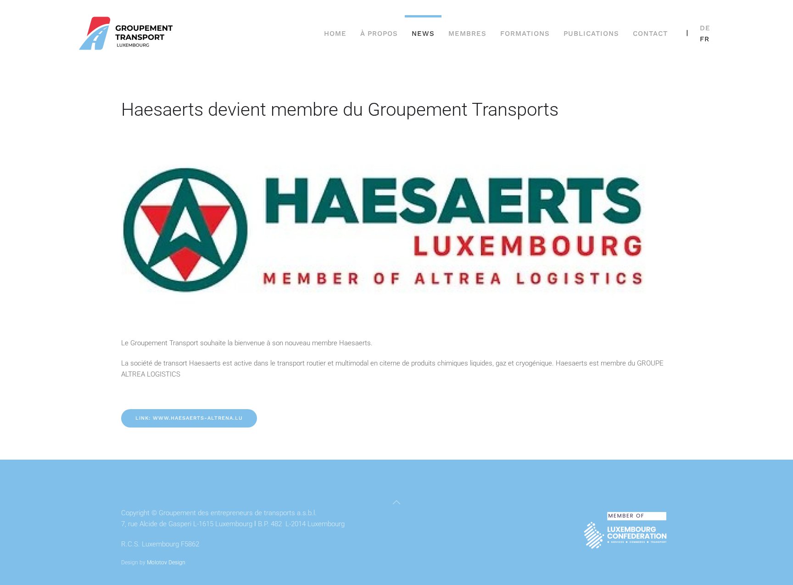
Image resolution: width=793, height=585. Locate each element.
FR (704, 39)
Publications (591, 33)
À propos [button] (379, 33)
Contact (650, 33)
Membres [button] (467, 33)
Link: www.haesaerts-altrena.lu (189, 418)
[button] (396, 502)
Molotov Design (166, 562)
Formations (525, 33)
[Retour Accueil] (127, 33)
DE (705, 28)
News (423, 33)
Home (335, 33)
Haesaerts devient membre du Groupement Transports (339, 109)
